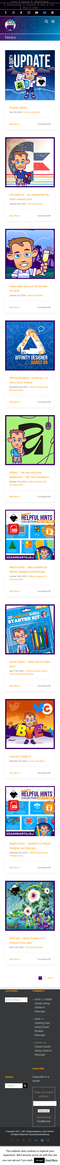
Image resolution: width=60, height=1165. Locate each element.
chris (37, 999)
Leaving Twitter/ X (20, 756)
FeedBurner (43, 1121)
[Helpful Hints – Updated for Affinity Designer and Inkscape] (30, 811)
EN (32, 112)
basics (27, 112)
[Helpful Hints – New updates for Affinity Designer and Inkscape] (30, 535)
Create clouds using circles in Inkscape (43, 1050)
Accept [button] (39, 1160)
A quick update (18, 107)
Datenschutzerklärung (39, 1134)
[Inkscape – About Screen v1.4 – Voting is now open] (30, 906)
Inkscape (13, 390)
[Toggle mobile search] (46, 21)
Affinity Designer (37, 387)
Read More (14, 124)
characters (14, 674)
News (37, 112)
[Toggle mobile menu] (53, 21)
